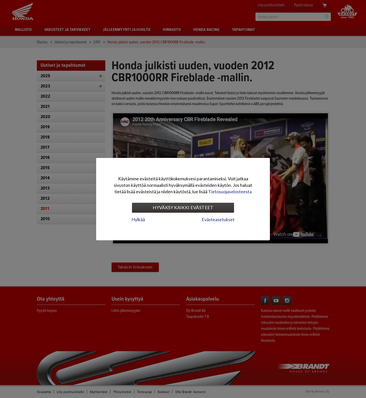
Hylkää (138, 219)
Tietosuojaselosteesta (230, 191)
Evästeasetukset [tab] (218, 219)
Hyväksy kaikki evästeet (183, 207)
